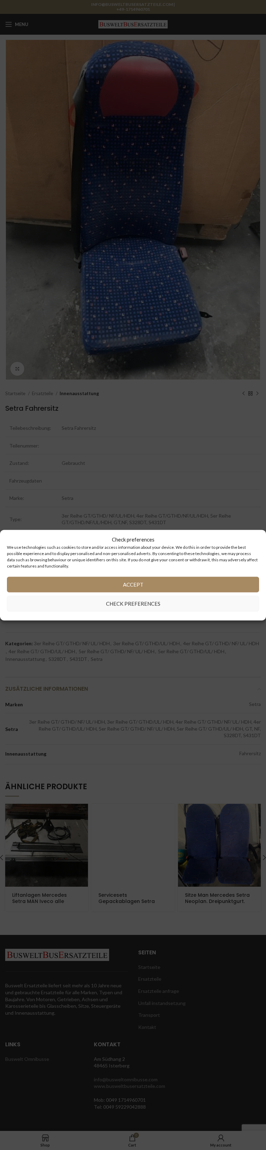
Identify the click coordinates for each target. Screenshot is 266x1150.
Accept (133, 584)
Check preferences (133, 603)
